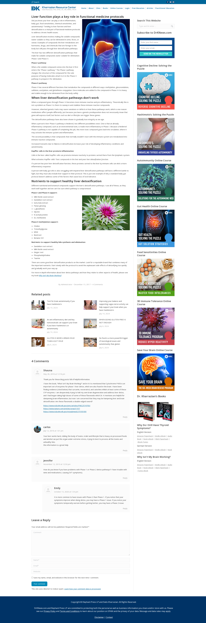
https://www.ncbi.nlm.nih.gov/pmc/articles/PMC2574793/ (66, 405)
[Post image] (38, 305)
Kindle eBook (160, 436)
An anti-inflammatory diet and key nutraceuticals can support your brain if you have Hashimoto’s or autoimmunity (62, 324)
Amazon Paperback (145, 436)
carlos (46, 427)
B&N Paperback (161, 439)
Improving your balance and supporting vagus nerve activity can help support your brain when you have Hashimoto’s (113, 305)
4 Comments (97, 284)
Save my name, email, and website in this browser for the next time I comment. (66, 577)
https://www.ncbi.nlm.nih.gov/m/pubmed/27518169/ (65, 411)
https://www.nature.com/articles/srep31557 (61, 408)
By (65, 284)
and (52, 611)
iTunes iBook (143, 470)
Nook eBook (148, 439)
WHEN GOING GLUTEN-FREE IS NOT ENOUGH (112, 321)
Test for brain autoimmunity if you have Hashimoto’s (61, 302)
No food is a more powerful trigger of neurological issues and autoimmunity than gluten (113, 341)
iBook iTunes (143, 442)
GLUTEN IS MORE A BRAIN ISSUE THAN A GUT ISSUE (61, 339)
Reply (125, 417)
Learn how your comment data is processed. (82, 589)
